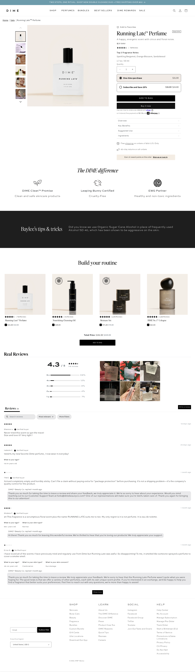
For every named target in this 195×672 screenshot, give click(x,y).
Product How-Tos (106, 625)
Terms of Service (164, 633)
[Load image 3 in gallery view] (21, 59)
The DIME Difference (108, 614)
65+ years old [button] (10, 527)
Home (5, 20)
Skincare (73, 610)
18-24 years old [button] (10, 463)
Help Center (162, 610)
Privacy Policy (163, 642)
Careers (102, 640)
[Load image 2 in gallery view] (21, 48)
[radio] (149, 78)
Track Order (162, 625)
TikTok (131, 621)
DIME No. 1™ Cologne (157, 320)
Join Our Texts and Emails (140, 629)
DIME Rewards (105, 629)
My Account (162, 614)
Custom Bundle (76, 629)
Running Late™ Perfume (29, 20)
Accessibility (163, 654)
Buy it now (146, 106)
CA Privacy (162, 646)
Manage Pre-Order (165, 621)
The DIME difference (97, 170)
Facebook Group (136, 618)
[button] (54, 10)
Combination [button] (27, 566)
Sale (13, 20)
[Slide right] (20, 102)
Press (101, 621)
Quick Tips (103, 633)
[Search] (174, 11)
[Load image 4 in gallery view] (21, 71)
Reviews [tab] (12, 408)
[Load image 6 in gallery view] (21, 94)
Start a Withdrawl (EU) (167, 629)
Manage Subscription (167, 618)
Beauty (72, 618)
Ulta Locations (76, 636)
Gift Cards (74, 633)
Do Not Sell (162, 650)
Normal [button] (25, 527)
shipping (129, 143)
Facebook (132, 614)
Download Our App (78, 640)
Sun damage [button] (51, 566)
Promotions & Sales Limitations (166, 637)
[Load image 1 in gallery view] (21, 36)
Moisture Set (105, 320)
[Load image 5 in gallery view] (21, 82)
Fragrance (74, 621)
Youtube (131, 625)
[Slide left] (20, 28)
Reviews (102, 636)
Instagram (132, 610)
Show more (97, 592)
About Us (102, 610)
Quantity (120, 64)
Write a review (184, 407)
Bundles (73, 625)
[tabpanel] (97, 505)
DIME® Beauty (79, 661)
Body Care (74, 614)
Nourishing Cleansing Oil (64, 320)
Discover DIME (105, 618)
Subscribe (44, 629)
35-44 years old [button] (11, 566)
